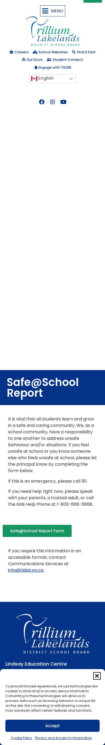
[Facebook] (41, 102)
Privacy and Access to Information (63, 738)
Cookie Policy (21, 738)
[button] (97, 676)
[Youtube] (63, 102)
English (45, 78)
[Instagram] (52, 102)
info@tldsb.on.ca (25, 570)
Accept (52, 726)
